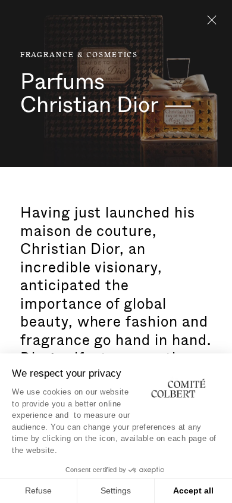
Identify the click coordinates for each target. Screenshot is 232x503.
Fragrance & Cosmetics (79, 55)
